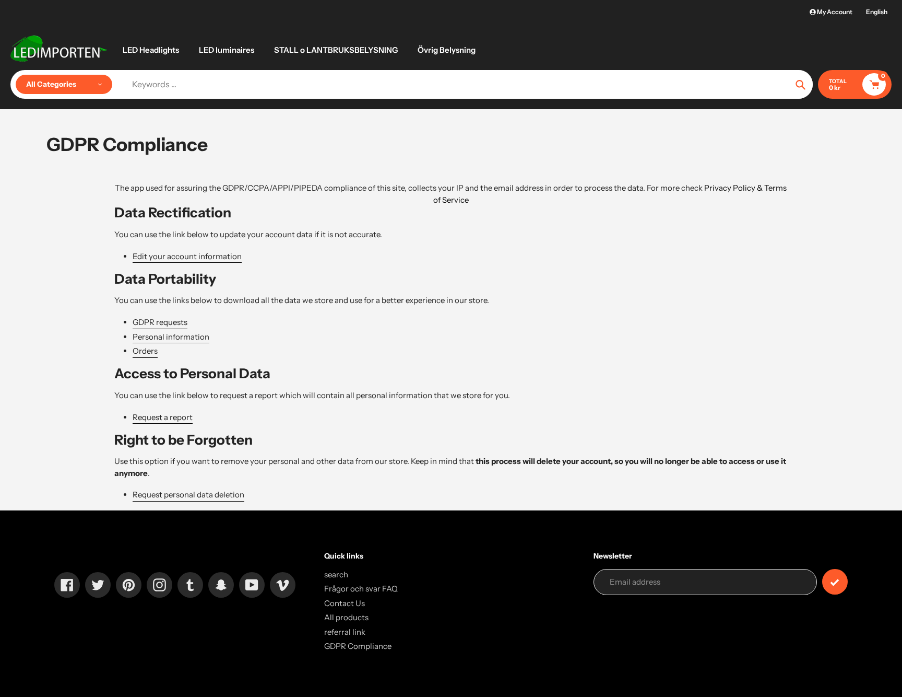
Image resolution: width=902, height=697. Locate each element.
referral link (344, 632)
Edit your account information (187, 256)
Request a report (163, 417)
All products (346, 617)
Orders (145, 351)
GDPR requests (160, 322)
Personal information (171, 337)
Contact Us (344, 603)
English (876, 12)
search (336, 574)
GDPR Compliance (357, 646)
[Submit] (835, 582)
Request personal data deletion (188, 494)
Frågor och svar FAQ (361, 589)
